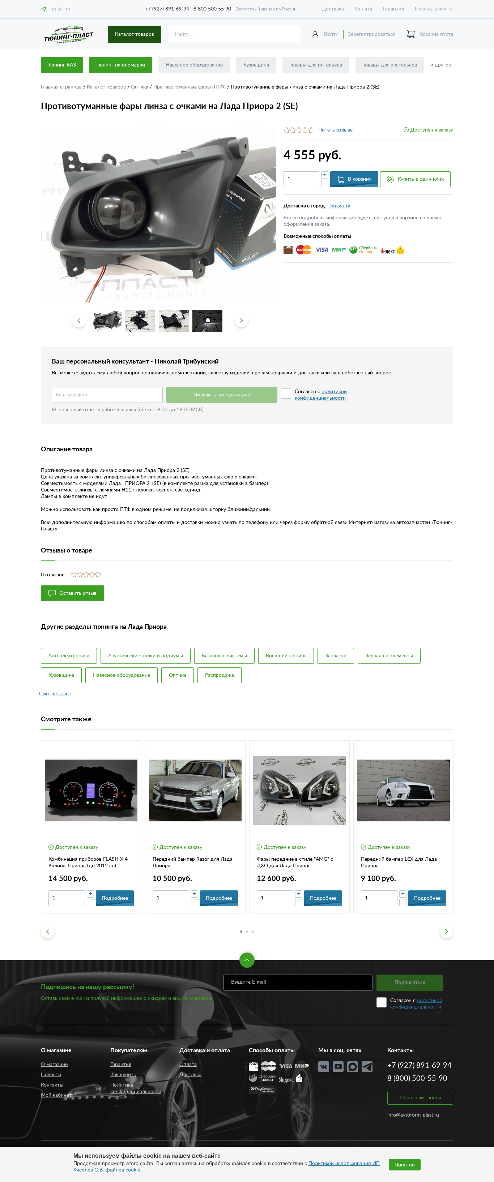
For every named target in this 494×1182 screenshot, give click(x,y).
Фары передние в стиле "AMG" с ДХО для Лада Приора (295, 862)
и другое (440, 65)
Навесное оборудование (194, 65)
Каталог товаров (134, 34)
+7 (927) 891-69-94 (167, 9)
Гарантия (393, 9)
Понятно (405, 1165)
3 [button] (253, 931)
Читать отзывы (336, 130)
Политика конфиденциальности (135, 1088)
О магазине (54, 1064)
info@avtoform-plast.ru (413, 1115)
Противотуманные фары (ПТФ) (190, 87)
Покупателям (430, 9)
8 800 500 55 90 (212, 9)
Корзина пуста (436, 34)
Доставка (333, 9)
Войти (331, 34)
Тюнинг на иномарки (121, 65)
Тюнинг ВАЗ (62, 65)
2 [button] (247, 931)
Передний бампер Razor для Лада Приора (193, 862)
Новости (51, 1074)
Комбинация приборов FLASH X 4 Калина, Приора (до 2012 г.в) (88, 862)
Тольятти (60, 9)
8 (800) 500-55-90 (417, 1078)
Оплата (363, 9)
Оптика (140, 87)
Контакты (52, 1085)
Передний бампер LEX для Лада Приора (399, 862)
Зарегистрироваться (372, 34)
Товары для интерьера (316, 65)
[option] (158, 214)
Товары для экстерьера (390, 65)
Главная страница (62, 87)
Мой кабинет (56, 1095)
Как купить (123, 1074)
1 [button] (241, 931)
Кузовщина (256, 65)
